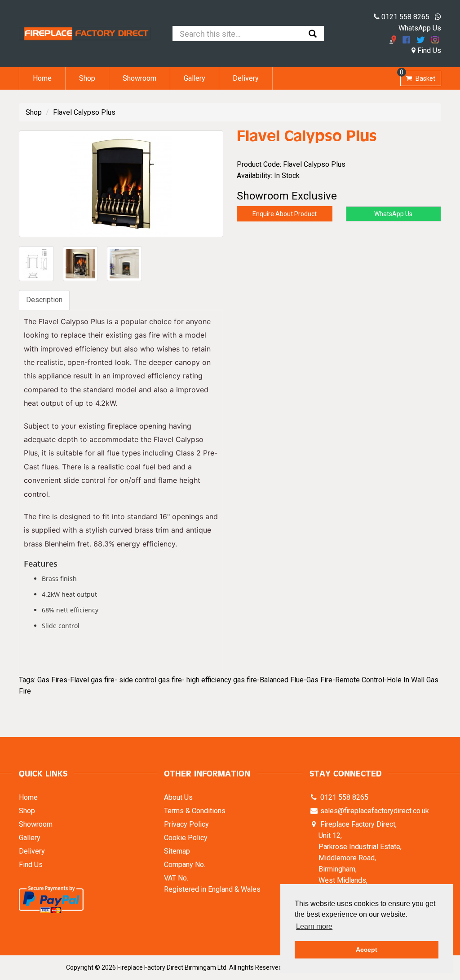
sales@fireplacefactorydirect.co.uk (373, 811)
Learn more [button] (314, 926)
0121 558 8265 (404, 17)
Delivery (246, 78)
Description (44, 299)
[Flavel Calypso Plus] (121, 183)
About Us (178, 797)
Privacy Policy (186, 824)
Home (42, 78)
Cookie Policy (186, 837)
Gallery (194, 78)
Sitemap (177, 851)
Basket (417, 76)
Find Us (428, 50)
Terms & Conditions (195, 811)
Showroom (139, 78)
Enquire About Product (284, 213)
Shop (87, 78)
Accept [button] (366, 949)
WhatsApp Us (393, 213)
